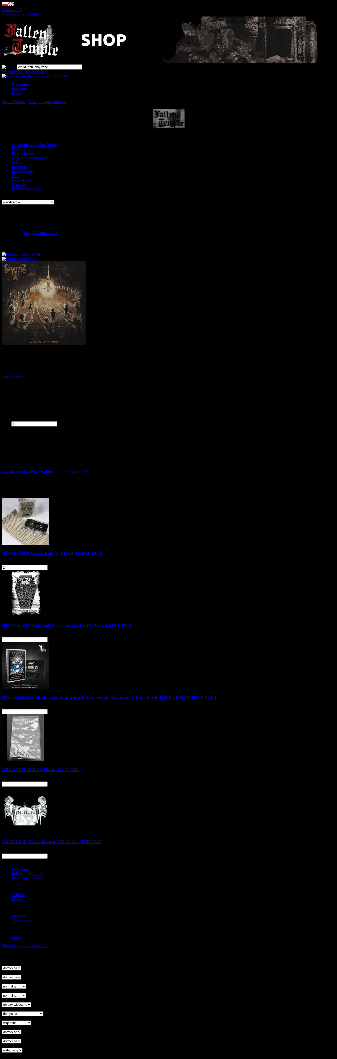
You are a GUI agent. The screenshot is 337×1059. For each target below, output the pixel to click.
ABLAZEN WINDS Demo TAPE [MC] (41, 769)
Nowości (19, 185)
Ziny (15, 176)
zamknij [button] (8, 959)
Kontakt (18, 93)
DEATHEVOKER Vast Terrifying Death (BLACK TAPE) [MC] (66, 625)
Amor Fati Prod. (14, 377)
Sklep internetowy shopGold (24, 946)
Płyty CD (19, 149)
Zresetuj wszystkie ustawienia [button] (25, 1055)
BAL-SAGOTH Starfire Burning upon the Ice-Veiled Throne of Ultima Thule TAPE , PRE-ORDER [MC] (109, 697)
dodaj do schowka (16, 437)
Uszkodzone (21, 180)
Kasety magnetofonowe (30, 158)
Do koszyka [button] (63, 567)
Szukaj (17, 937)
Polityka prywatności (28, 874)
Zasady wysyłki (24, 920)
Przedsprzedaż (23, 171)
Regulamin (20, 84)
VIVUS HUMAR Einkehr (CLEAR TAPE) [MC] (51, 553)
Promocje (19, 167)
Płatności (19, 89)
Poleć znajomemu (44, 471)
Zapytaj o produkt (16, 471)
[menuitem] (173, 84)
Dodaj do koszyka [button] (16, 429)
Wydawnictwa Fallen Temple (34, 145)
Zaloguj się (10, 14)
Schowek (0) (12, 10)
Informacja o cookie (27, 878)
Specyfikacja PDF (73, 471)
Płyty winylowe (24, 153)
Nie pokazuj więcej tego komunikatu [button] (30, 954)
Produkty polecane (26, 189)
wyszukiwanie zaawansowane (25, 72)
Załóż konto (29, 14)
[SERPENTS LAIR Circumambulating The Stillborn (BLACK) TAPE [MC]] (44, 344)
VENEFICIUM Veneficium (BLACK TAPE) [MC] (53, 841)
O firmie (18, 895)
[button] (5, 5)
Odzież (17, 162)
